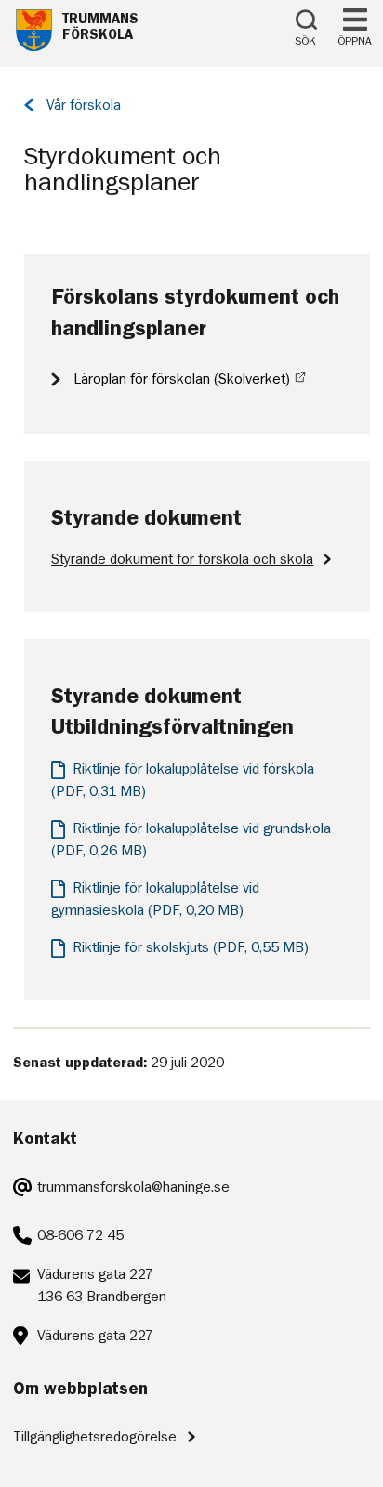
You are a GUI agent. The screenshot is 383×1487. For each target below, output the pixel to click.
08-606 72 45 (80, 1235)
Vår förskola (83, 105)
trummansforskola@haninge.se (133, 1187)
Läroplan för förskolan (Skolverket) (181, 379)
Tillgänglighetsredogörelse (95, 1436)
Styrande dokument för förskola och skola (182, 559)
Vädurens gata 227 (95, 1335)
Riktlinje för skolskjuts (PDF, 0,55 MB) (191, 947)
